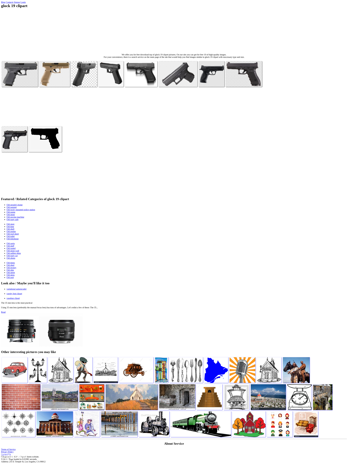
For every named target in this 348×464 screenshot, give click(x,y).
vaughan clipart (13, 298)
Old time (10, 226)
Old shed (10, 265)
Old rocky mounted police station (21, 210)
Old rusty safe (12, 219)
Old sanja (11, 243)
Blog (3, 2)
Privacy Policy (7, 452)
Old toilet (11, 236)
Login (23, 2)
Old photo (11, 258)
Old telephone (13, 239)
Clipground (13, 455)
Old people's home (15, 205)
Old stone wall (13, 251)
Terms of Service (8, 449)
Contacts (9, 2)
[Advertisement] (174, 31)
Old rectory (11, 267)
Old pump (11, 212)
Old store (10, 224)
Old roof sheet (13, 234)
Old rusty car (12, 256)
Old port (10, 277)
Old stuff (10, 246)
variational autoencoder (17, 289)
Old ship (10, 270)
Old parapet (12, 207)
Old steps (11, 275)
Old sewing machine (15, 217)
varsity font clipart (14, 293)
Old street (11, 272)
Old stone (11, 214)
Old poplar (11, 231)
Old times (11, 263)
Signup (17, 2)
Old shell (10, 229)
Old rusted (11, 248)
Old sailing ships (14, 253)
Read (3, 312)
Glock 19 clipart (8, 83)
